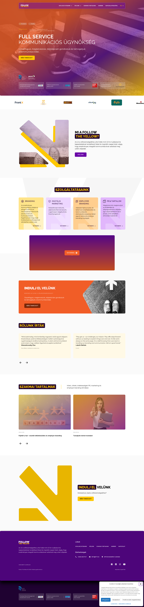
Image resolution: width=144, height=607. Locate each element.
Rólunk (77, 5)
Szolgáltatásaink (64, 5)
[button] (141, 584)
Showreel (71, 253)
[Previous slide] (20, 362)
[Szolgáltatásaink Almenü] (71, 5)
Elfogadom (105, 600)
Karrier (100, 5)
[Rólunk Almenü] (80, 5)
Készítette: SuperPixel (120, 569)
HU (121, 5)
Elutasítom (116, 600)
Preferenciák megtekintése (132, 600)
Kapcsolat (121, 546)
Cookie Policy (114, 603)
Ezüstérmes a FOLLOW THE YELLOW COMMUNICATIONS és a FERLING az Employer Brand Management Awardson (98, 437)
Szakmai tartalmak (90, 5)
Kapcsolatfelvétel (112, 5)
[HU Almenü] (123, 5)
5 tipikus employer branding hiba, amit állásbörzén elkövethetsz (42, 435)
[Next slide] (27, 362)
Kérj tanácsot (27, 58)
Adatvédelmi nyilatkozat (124, 603)
